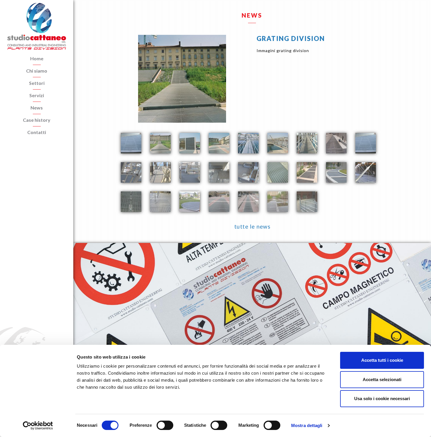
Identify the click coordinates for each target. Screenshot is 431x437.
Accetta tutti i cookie (382, 360)
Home (36, 58)
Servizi (36, 95)
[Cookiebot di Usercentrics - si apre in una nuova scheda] (38, 425)
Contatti (36, 132)
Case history (36, 120)
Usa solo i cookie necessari (382, 398)
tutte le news (252, 226)
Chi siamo (36, 70)
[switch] (165, 425)
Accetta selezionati (382, 379)
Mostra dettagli (307, 425)
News (36, 107)
